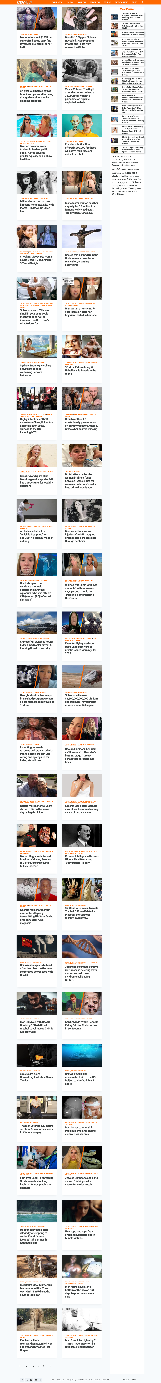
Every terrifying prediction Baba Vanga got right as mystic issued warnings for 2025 (80, 648)
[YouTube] (36, 1380)
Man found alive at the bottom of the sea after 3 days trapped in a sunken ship (79, 1292)
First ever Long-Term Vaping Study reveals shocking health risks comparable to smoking (36, 1183)
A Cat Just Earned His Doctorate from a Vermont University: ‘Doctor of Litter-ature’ (132, 42)
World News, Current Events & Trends (35, 87)
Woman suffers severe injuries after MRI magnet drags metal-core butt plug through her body (80, 536)
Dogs (128, 162)
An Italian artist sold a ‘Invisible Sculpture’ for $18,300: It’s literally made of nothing (36, 536)
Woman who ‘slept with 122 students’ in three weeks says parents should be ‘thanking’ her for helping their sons (81, 591)
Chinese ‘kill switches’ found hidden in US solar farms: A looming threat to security (36, 645)
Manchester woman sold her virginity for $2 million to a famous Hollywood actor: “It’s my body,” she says (81, 208)
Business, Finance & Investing (30, 527)
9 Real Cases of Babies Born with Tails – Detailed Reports (133, 34)
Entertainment (121, 2)
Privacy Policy (71, 1380)
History (130, 169)
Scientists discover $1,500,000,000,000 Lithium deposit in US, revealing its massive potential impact (81, 700)
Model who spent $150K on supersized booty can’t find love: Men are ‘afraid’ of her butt (35, 42)
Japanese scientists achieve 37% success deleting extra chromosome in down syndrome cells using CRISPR (81, 973)
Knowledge (131, 173)
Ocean (135, 179)
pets (139, 179)
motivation (136, 176)
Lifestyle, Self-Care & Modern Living (33, 141)
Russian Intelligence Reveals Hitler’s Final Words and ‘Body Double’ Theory (81, 859)
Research (128, 183)
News (130, 179)
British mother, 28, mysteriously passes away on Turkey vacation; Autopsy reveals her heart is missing (81, 424)
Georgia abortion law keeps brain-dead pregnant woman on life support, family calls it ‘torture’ (37, 700)
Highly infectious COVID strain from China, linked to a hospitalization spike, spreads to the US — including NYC (36, 425)
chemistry (114, 163)
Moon (130, 176)
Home (53, 1380)
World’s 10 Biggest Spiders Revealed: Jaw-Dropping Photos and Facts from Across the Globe (80, 42)
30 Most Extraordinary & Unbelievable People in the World (80, 370)
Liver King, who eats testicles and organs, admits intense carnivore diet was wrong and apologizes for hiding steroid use (36, 754)
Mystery (114, 179)
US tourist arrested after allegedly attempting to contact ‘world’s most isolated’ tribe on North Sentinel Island (34, 1236)
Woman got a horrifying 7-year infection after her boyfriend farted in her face (80, 312)
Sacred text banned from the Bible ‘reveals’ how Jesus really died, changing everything (81, 260)
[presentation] (37, 18)
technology (117, 188)
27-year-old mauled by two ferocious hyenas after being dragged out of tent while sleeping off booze (36, 96)
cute (124, 163)
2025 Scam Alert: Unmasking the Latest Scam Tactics (36, 1077)
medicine (124, 176)
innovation (136, 169)
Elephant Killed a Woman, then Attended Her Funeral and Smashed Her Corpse (36, 1345)
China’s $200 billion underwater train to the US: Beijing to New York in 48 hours (80, 1079)
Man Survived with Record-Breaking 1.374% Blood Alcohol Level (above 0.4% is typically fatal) (36, 1027)
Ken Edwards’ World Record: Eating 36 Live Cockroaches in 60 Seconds (81, 1025)
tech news (133, 186)
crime (120, 163)
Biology (121, 160)
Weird (134, 191)
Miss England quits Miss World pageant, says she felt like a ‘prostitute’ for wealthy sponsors (36, 481)
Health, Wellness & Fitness (29, 304)
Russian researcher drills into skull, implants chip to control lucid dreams (80, 1131)
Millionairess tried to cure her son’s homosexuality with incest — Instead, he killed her (37, 206)
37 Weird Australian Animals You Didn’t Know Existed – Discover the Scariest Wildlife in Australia (81, 913)
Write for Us (82, 1380)
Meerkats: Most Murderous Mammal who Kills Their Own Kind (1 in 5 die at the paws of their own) (36, 1290)
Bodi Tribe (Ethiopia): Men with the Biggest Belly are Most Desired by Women (132, 81)
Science (107, 2)
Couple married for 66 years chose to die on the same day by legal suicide (36, 809)
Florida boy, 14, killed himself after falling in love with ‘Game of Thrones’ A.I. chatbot (133, 140)
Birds (125, 160)
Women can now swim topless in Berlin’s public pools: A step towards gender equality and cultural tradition (36, 152)
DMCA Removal (94, 1380)
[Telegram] (40, 1380)
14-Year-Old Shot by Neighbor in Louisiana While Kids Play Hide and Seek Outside (132, 16)
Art (122, 157)
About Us (60, 1380)
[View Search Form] (142, 2)
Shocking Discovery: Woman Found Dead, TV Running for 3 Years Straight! (36, 260)
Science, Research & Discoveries (76, 34)
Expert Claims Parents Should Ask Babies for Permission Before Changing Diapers (133, 119)
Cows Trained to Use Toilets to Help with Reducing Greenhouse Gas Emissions (132, 89)
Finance (133, 165)
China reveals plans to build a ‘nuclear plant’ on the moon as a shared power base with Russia (36, 970)
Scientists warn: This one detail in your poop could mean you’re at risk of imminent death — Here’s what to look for (34, 317)
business (130, 160)
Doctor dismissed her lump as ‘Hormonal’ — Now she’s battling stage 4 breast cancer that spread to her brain (80, 755)
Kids (123, 173)
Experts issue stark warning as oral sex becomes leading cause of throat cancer (81, 809)
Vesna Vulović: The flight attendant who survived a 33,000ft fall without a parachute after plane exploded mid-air (79, 95)
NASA (119, 179)
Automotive (115, 160)
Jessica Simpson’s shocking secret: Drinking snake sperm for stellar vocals (81, 1181)
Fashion (127, 165)
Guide (116, 169)
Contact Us (106, 1380)
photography (121, 183)
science (136, 182)
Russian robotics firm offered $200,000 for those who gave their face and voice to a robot (80, 149)
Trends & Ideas (116, 191)
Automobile (133, 157)
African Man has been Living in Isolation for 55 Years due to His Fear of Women (133, 62)
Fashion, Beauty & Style (28, 471)
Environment (117, 165)
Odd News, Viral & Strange (29, 34)
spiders (126, 186)
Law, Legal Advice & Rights (36, 801)
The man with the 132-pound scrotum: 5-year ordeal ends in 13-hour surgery (37, 1129)
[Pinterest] (31, 1380)
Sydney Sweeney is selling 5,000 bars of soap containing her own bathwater (35, 371)
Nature (124, 179)
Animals (116, 156)
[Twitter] (27, 1380)
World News (57, 2)
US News (69, 2)
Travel (125, 188)
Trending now (134, 188)
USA (123, 191)
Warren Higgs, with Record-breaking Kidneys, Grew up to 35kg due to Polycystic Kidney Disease (36, 861)
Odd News (82, 2)
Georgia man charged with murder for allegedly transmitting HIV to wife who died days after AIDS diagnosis (36, 916)
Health (123, 169)
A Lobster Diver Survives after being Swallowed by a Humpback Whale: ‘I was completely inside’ (132, 53)
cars (135, 160)
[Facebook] (22, 1380)
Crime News (95, 2)
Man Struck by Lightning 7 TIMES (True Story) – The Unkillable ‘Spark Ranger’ (80, 1343)
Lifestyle (116, 176)
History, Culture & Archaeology (83, 252)
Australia (126, 157)
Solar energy (115, 186)
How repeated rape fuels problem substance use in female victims (80, 1235)
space (121, 186)
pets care (114, 183)
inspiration (116, 173)
